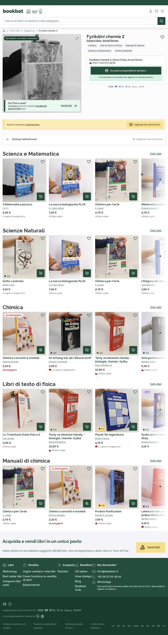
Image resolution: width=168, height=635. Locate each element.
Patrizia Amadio (11, 362)
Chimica (13, 307)
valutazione (32, 124)
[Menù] (162, 11)
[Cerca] (161, 21)
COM (135, 626)
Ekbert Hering (102, 438)
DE (129, 626)
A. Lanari (99, 208)
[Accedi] (151, 11)
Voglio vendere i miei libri (39, 571)
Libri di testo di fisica (29, 384)
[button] (42, 73)
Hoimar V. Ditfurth (58, 362)
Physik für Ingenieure (109, 434)
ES (142, 626)
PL (164, 626)
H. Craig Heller (56, 208)
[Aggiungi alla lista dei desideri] (162, 37)
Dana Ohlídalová (103, 365)
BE (158, 626)
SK (118, 626)
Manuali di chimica (26, 461)
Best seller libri (12, 576)
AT (123, 626)
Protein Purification (108, 511)
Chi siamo (81, 571)
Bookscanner (31, 584)
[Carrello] (156, 11)
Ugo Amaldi (8, 438)
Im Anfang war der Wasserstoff (70, 357)
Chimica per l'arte (107, 204)
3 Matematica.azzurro (17, 204)
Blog (78, 581)
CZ (113, 626)
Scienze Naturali (24, 230)
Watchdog (10, 571)
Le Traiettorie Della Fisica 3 (21, 434)
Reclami (63, 571)
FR (153, 626)
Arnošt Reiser (111, 40)
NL (147, 626)
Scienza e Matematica (31, 154)
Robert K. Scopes (104, 515)
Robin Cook (8, 285)
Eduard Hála (94, 40)
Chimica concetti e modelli (21, 357)
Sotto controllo (13, 281)
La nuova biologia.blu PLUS (67, 204)
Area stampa (83, 576)
